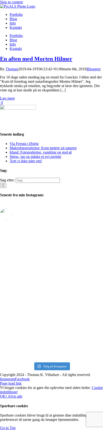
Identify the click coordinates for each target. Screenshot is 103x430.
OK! (4, 396)
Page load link (11, 383)
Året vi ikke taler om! (26, 161)
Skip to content (11, 2)
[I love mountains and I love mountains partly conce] (51, 349)
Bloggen (93, 69)
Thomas (12, 69)
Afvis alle (15, 396)
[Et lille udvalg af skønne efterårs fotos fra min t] (51, 240)
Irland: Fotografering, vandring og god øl (41, 152)
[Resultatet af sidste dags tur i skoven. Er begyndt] (51, 294)
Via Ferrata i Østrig (24, 144)
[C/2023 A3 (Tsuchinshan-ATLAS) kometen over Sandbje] (51, 266)
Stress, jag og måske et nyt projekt (35, 157)
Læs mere (7, 98)
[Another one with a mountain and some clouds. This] (51, 331)
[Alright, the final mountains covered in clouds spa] (51, 316)
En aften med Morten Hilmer (36, 59)
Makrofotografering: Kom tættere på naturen (43, 148)
